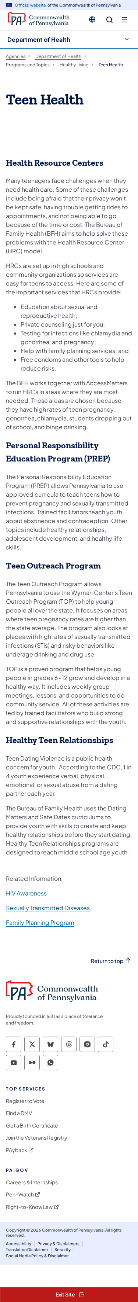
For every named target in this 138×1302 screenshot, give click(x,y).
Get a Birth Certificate (32, 1125)
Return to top (107, 961)
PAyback (16, 1150)
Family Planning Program (40, 922)
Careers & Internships (32, 1182)
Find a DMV (19, 1113)
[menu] (124, 20)
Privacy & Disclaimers (58, 1243)
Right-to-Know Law (29, 1207)
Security (62, 1249)
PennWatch (20, 1194)
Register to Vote (25, 1101)
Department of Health (38, 39)
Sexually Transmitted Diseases (48, 908)
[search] (109, 20)
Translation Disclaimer (27, 1249)
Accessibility (18, 1243)
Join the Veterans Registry (36, 1137)
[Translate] (92, 19)
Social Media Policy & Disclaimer (37, 1255)
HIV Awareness (26, 893)
